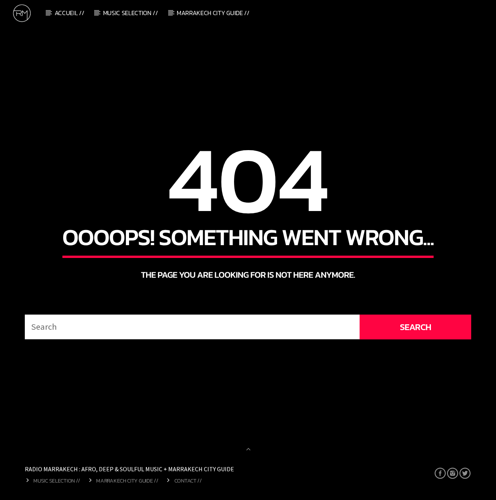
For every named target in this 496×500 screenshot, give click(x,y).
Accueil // (69, 12)
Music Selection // (130, 12)
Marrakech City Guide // (213, 12)
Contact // (188, 480)
